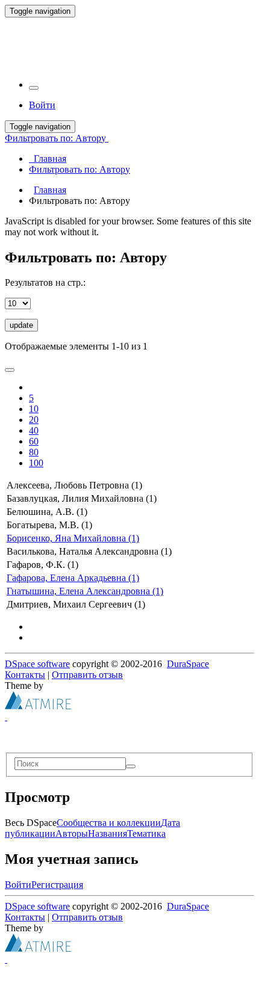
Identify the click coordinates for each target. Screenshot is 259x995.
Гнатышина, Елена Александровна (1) (85, 591)
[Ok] (131, 766)
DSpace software (37, 664)
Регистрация (57, 884)
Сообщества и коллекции (109, 823)
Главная (50, 190)
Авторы (71, 833)
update (21, 325)
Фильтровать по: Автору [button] (56, 138)
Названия (107, 833)
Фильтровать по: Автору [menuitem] (79, 169)
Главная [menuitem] (47, 158)
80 (34, 452)
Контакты (25, 675)
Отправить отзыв (87, 675)
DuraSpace (188, 664)
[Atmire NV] (38, 706)
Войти (18, 884)
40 (34, 430)
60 (34, 441)
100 (36, 463)
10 (34, 409)
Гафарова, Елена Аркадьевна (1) (73, 578)
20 (34, 419)
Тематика (146, 833)
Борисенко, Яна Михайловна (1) (73, 538)
